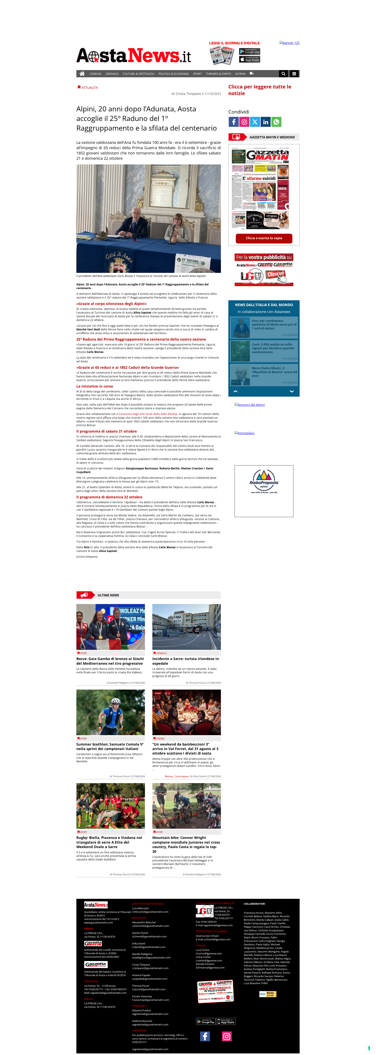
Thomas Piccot (197, 682)
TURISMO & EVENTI (218, 74)
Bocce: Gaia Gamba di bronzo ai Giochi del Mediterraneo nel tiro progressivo (110, 660)
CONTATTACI (139, 1030)
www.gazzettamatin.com (98, 922)
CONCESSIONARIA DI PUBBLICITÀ (215, 903)
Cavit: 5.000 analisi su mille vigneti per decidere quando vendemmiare (273, 348)
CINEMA (160, 738)
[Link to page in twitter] (255, 122)
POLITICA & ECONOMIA (174, 74)
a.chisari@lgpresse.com (216, 939)
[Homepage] (82, 73)
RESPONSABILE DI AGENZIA (212, 931)
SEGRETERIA (139, 1006)
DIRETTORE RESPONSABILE (148, 903)
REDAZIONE (91, 981)
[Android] (249, 51)
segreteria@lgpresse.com (218, 925)
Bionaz (169, 776)
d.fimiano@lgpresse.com (210, 967)
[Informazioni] (252, 73)
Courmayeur (181, 776)
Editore (88, 928)
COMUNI (95, 74)
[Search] (283, 73)
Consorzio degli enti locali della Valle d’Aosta (148, 414)
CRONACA (112, 74)
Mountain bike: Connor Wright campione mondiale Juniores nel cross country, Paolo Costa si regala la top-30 (186, 844)
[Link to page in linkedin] (266, 122)
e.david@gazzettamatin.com (148, 947)
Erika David (199, 776)
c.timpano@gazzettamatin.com (150, 968)
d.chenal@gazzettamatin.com (149, 936)
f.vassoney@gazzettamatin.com (150, 1000)
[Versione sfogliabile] (222, 53)
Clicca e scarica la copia (264, 238)
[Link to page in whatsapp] (276, 122)
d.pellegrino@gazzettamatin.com (151, 957)
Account (200, 945)
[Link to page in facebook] (234, 122)
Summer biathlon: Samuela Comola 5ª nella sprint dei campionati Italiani (110, 746)
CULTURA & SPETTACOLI (138, 74)
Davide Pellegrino (119, 682)
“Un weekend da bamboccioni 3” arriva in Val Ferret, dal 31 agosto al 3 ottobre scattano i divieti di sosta (185, 749)
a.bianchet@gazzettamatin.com (150, 926)
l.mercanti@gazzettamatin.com (150, 911)
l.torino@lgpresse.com (209, 953)
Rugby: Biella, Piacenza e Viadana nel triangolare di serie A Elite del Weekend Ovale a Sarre (109, 842)
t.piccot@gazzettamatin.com (148, 989)
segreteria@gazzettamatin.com (108, 993)
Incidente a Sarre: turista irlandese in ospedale (185, 660)
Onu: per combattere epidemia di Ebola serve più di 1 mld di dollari (274, 324)
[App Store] (249, 59)
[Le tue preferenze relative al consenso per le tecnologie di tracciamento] (369, 1048)
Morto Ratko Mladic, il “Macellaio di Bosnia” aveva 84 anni (274, 372)
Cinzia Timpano (188, 93)
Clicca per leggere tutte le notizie (259, 89)
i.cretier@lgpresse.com (209, 960)
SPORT (197, 74)
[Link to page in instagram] (244, 122)
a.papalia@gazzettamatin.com (149, 978)
